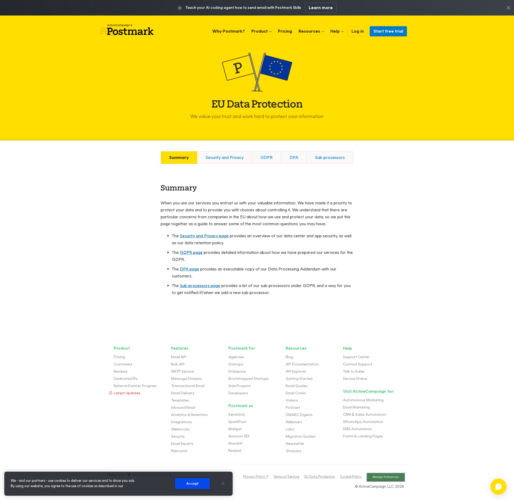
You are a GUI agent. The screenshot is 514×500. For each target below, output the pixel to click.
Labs (290, 429)
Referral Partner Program (135, 386)
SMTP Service (182, 371)
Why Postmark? (228, 31)
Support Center (356, 357)
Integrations (181, 422)
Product (259, 31)
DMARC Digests (299, 415)
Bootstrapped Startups (248, 378)
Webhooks (180, 429)
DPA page (189, 269)
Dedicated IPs (126, 378)
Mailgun (235, 429)
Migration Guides (300, 436)
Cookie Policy (350, 477)
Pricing (285, 31)
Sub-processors (330, 157)
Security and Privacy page (204, 235)
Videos (292, 400)
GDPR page (191, 252)
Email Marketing (356, 407)
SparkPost (237, 421)
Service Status (355, 378)
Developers (238, 393)
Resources (309, 31)
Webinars (294, 422)
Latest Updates (127, 393)
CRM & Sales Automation (364, 414)
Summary (179, 157)
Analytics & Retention (189, 415)
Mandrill (235, 443)
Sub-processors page (200, 285)
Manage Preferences (386, 476)
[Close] (223, 483)
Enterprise (237, 371)
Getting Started (299, 378)
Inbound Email (183, 407)
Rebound (179, 451)
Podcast (293, 407)
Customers (123, 364)
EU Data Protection (319, 477)
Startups (235, 364)
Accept (192, 484)
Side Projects (239, 386)
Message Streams (186, 378)
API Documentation (302, 364)
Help (335, 31)
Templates (180, 400)
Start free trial (388, 31)
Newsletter (295, 443)
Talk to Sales (354, 371)
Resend (234, 450)
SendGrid (236, 414)
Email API (178, 357)
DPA (294, 157)
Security (178, 436)
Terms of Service (286, 477)
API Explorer (296, 371)
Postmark (126, 30)
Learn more (321, 7)
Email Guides (297, 386)
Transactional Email (188, 386)
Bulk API (177, 364)
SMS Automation (357, 429)
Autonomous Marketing (363, 400)
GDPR (266, 157)
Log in (358, 31)
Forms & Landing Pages (363, 436)
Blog (289, 357)
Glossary (293, 451)
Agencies (236, 357)
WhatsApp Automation (363, 421)
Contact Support (357, 364)
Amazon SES (239, 436)
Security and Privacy (225, 157)
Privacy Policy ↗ (255, 477)
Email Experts (182, 443)
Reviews (121, 371)
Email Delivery (182, 393)
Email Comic (296, 393)
